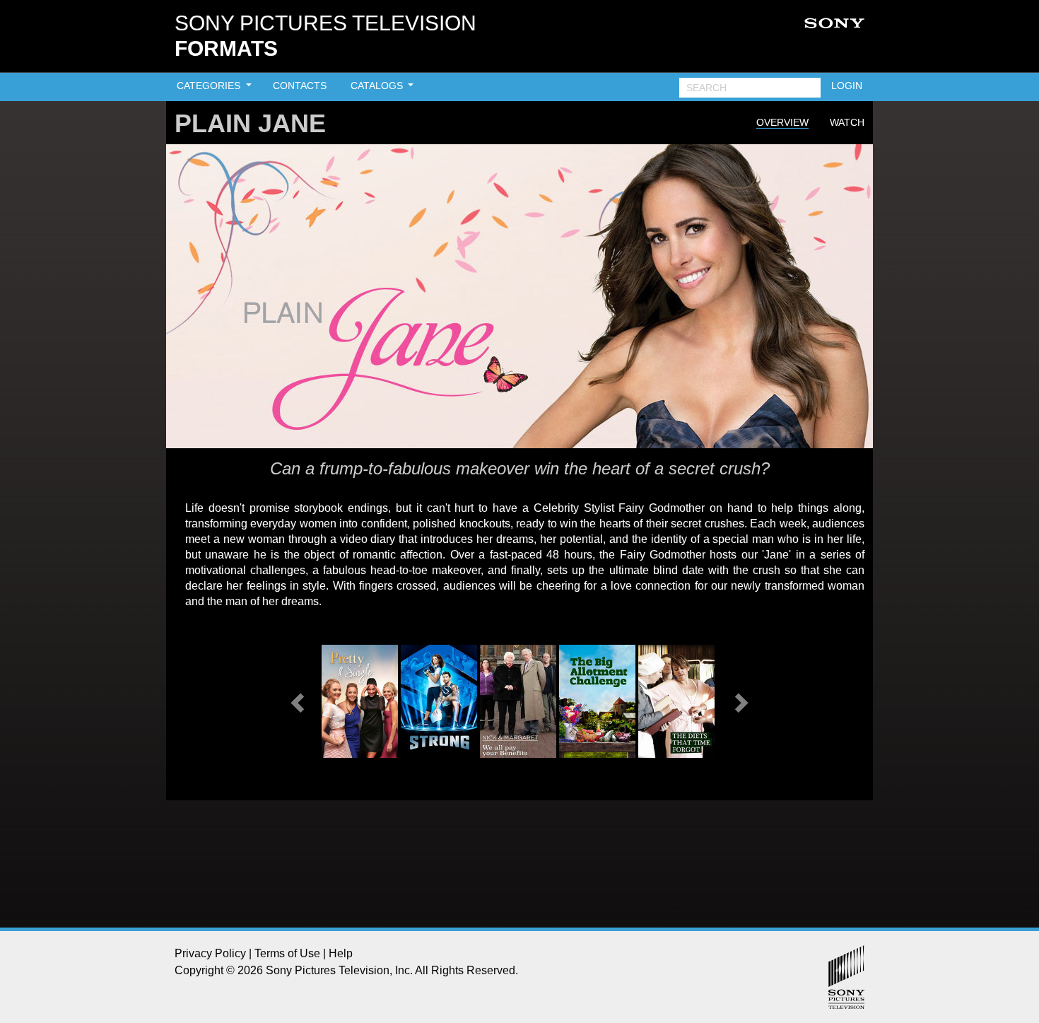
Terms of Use (287, 953)
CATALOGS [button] (378, 85)
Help (341, 953)
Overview (782, 122)
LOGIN (846, 85)
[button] (299, 701)
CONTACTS (300, 85)
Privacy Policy (210, 953)
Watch (847, 122)
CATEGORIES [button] (210, 85)
